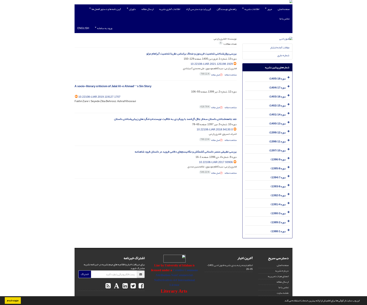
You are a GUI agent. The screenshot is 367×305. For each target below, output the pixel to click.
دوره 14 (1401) (277, 114)
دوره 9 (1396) (278, 159)
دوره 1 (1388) (278, 231)
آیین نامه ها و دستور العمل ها (106, 9)
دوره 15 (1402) (277, 105)
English (83, 28)
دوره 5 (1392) (278, 195)
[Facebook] (141, 286)
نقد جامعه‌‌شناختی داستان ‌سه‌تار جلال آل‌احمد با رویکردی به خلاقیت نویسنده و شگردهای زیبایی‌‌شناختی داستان (175, 119)
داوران (132, 9)
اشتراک (85, 274)
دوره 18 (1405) (277, 78)
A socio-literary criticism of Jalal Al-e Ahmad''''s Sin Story (113, 86)
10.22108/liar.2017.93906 (216, 162)
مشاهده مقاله (231, 75)
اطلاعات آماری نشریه (169, 9)
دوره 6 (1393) (278, 186)
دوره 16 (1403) (277, 96)
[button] (282, 301)
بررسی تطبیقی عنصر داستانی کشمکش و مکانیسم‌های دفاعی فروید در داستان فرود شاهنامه (186, 151)
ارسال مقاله (147, 9)
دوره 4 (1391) (278, 204)
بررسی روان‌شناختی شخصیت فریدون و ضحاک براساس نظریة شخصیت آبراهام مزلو (191, 53)
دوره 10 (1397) (277, 150)
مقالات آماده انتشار (279, 47)
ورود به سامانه (104, 28)
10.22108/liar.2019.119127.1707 (99, 96)
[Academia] (116, 286)
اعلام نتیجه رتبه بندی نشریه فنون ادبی (233, 265)
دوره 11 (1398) (277, 141)
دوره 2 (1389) (278, 222)
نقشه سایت (283, 292)
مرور (269, 9)
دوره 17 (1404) (277, 87)
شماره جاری (283, 55)
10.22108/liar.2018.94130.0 (215, 129)
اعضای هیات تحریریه (278, 276)
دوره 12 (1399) (277, 132)
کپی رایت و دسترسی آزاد (198, 9)
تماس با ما (284, 18)
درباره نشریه (282, 270)
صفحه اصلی (284, 9)
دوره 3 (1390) (278, 213)
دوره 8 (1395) (278, 168)
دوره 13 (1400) (277, 123)
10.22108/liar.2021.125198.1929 (212, 64)
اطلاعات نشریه (251, 9)
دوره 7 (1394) (278, 177)
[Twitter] (133, 286)
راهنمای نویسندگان (226, 9)
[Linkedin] (125, 286)
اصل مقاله (210, 75)
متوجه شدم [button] (13, 300)
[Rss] (108, 286)
